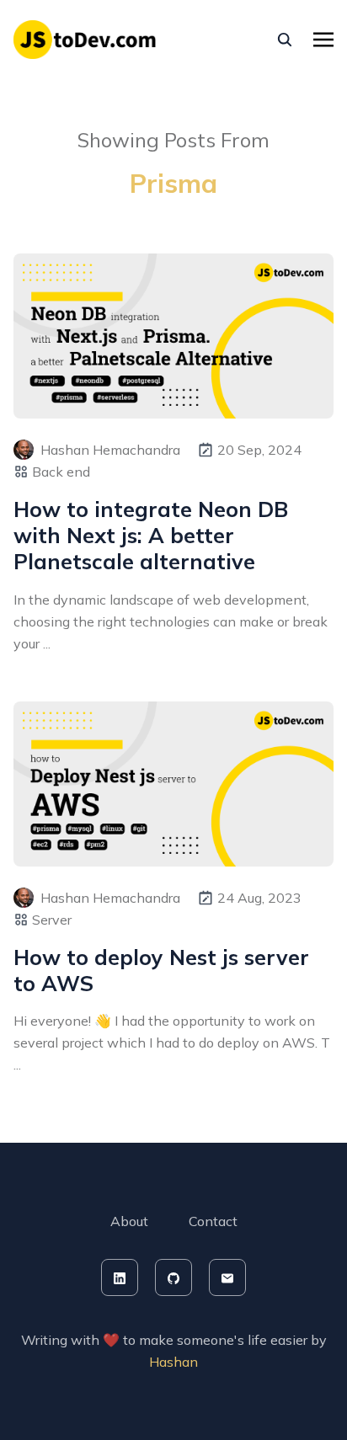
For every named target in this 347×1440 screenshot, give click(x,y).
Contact (213, 1221)
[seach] (285, 39)
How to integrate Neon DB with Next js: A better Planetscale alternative (150, 535)
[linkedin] (119, 1277)
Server (52, 919)
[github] (173, 1277)
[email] (227, 1277)
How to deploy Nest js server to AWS (161, 970)
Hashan (173, 1361)
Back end (61, 471)
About (129, 1221)
